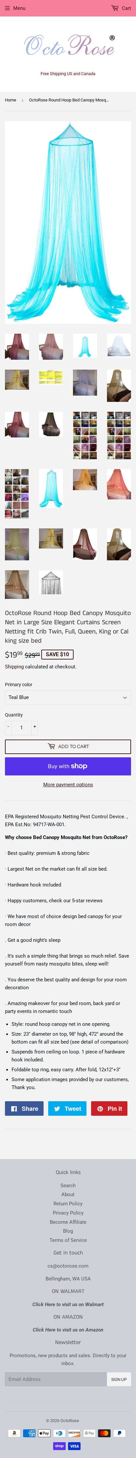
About (68, 1194)
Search (68, 1186)
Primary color (18, 684)
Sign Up (119, 1379)
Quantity (14, 714)
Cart (125, 8)
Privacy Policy (68, 1213)
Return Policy (68, 1204)
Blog (68, 1231)
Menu (19, 8)
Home (10, 100)
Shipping (14, 667)
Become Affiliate (68, 1222)
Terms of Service (68, 1240)
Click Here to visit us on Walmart (68, 1304)
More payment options (68, 785)
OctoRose (69, 1420)
